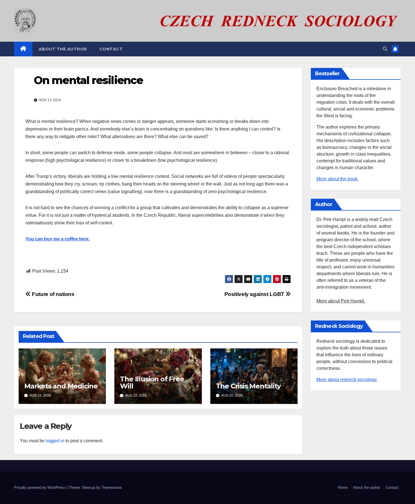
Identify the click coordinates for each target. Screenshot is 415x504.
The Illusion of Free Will (152, 382)
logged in (55, 440)
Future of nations (53, 294)
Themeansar (111, 487)
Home (343, 487)
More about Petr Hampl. (340, 301)
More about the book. (337, 178)
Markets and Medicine (61, 386)
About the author (63, 49)
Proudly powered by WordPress (40, 487)
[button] (385, 49)
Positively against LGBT (255, 294)
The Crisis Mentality (248, 386)
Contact (111, 49)
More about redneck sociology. (346, 379)
